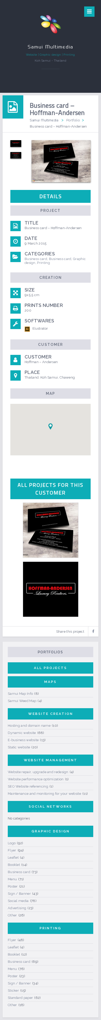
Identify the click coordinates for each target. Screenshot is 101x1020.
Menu (12, 879)
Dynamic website (22, 733)
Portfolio (73, 120)
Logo (12, 843)
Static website (19, 747)
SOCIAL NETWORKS (50, 806)
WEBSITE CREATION (50, 714)
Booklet (14, 865)
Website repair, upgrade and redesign (38, 772)
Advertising (17, 908)
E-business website (23, 740)
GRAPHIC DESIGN (51, 831)
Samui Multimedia (44, 120)
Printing (43, 263)
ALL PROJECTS (50, 668)
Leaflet (13, 857)
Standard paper (20, 998)
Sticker (13, 990)
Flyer (12, 850)
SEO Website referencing (28, 786)
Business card (36, 259)
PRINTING (50, 928)
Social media (18, 901)
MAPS (50, 682)
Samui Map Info (20, 694)
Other (12, 915)
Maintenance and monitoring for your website (44, 794)
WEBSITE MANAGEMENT (50, 760)
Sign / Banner (19, 894)
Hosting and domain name (29, 726)
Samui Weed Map (22, 701)
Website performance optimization (36, 779)
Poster (13, 886)
